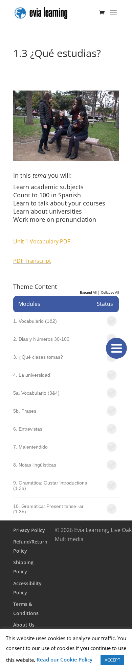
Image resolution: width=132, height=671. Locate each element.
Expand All (88, 292)
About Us (24, 624)
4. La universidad (31, 375)
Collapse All (110, 292)
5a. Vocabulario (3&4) (36, 393)
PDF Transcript (32, 260)
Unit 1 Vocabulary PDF (41, 241)
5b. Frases (24, 411)
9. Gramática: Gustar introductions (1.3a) (50, 485)
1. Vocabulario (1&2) (35, 321)
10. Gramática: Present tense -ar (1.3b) (48, 509)
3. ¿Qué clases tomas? (38, 357)
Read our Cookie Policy (64, 659)
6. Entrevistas (27, 429)
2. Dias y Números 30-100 (41, 339)
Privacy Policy (29, 530)
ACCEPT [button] (112, 660)
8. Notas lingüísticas (34, 465)
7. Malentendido (30, 447)
